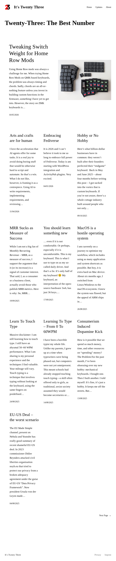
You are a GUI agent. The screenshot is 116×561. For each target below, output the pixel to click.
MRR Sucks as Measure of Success (21, 233)
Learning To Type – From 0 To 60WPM (58, 326)
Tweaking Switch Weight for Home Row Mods (28, 53)
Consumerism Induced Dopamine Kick (90, 326)
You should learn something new (57, 230)
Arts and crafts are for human (21, 138)
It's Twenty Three (29, 7)
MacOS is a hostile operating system (90, 233)
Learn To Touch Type (22, 324)
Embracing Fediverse (52, 138)
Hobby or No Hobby (87, 138)
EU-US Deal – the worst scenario (24, 417)
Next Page (105, 515)
